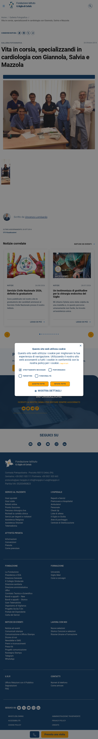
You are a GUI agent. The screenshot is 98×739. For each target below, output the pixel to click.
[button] (49, 391)
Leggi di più (64, 363)
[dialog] (49, 369)
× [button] (80, 346)
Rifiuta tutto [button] (60, 384)
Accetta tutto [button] (38, 384)
